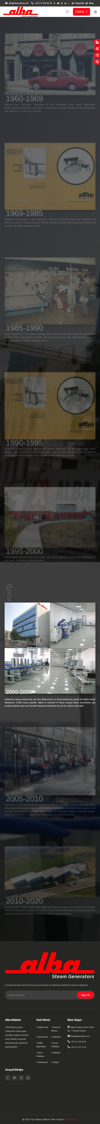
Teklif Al (80, 11)
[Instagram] (62, 3)
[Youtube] (58, 3)
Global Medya (71, 1119)
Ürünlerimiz (43, 1037)
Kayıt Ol (85, 995)
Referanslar (43, 1062)
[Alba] (20, 11)
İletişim (55, 1062)
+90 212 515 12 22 (78, 1047)
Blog (91, 3)
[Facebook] (54, 3)
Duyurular (79, 3)
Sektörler (56, 1037)
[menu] (95, 11)
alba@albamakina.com (19, 3)
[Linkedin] (65, 3)
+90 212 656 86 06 (43, 3)
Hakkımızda (43, 1027)
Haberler (56, 1053)
